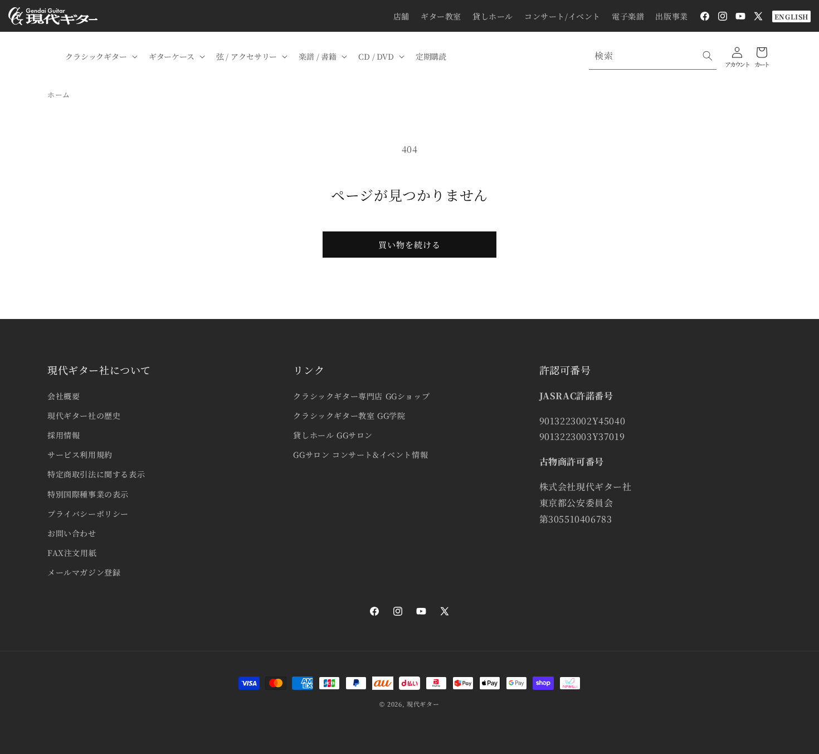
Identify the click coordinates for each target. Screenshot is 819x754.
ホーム (58, 94)
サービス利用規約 (80, 454)
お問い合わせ (71, 533)
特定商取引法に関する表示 (96, 474)
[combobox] (652, 56)
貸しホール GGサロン (333, 435)
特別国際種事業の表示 (88, 494)
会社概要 (63, 396)
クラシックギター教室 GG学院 (349, 415)
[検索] (707, 56)
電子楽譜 (628, 16)
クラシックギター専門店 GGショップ (361, 396)
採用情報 (63, 435)
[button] (100, 56)
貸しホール (492, 16)
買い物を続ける (409, 244)
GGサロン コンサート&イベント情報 (360, 454)
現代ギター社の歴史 (83, 415)
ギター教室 (441, 16)
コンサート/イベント (562, 16)
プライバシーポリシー (88, 513)
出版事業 (671, 16)
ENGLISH (791, 16)
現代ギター (423, 703)
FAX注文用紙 (71, 552)
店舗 (401, 16)
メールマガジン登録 (83, 572)
